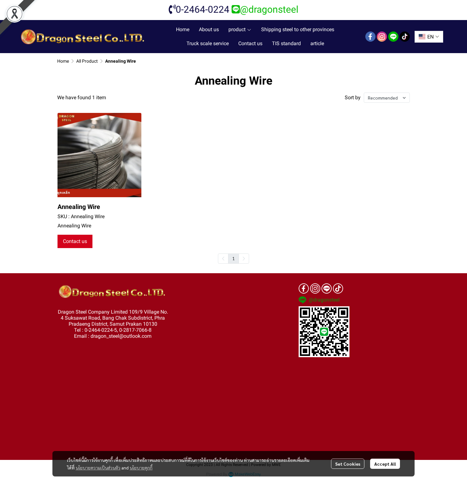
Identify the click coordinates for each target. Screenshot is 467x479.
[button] (429, 37)
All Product (87, 61)
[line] (393, 36)
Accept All (385, 464)
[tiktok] (405, 36)
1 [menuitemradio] (233, 258)
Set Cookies (347, 464)
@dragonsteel (269, 9)
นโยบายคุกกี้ (141, 467)
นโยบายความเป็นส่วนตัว (98, 467)
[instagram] (382, 36)
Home (63, 61)
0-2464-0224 (202, 9)
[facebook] (370, 36)
